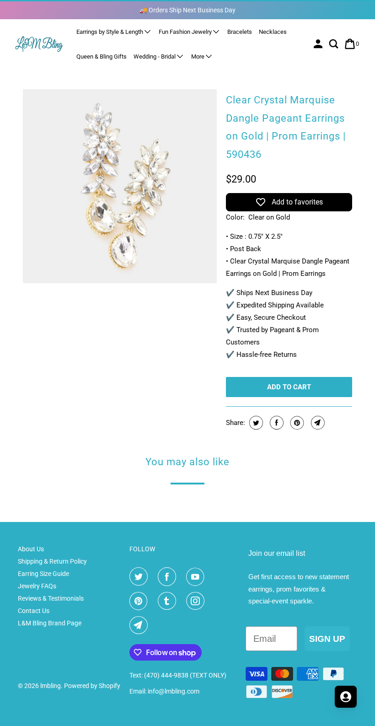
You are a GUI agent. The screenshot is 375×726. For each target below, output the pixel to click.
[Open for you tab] (346, 697)
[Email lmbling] (140, 625)
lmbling (50, 685)
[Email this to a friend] (317, 423)
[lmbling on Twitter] (140, 577)
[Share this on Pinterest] (296, 423)
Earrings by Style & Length (110, 31)
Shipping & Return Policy (52, 561)
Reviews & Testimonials (51, 598)
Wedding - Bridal (155, 56)
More (198, 56)
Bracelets (239, 31)
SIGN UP (327, 639)
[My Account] (319, 44)
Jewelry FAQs (37, 586)
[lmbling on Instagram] (197, 601)
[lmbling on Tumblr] (169, 601)
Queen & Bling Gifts (101, 56)
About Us (31, 549)
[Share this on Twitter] (255, 423)
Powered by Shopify (92, 685)
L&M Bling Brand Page (49, 623)
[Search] (334, 44)
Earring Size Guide (43, 573)
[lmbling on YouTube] (197, 577)
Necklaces (273, 31)
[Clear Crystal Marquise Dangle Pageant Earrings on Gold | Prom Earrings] (120, 186)
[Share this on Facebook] (276, 423)
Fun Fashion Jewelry (186, 31)
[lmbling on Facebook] (169, 577)
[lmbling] (39, 44)
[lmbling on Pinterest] (140, 601)
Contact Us (33, 610)
